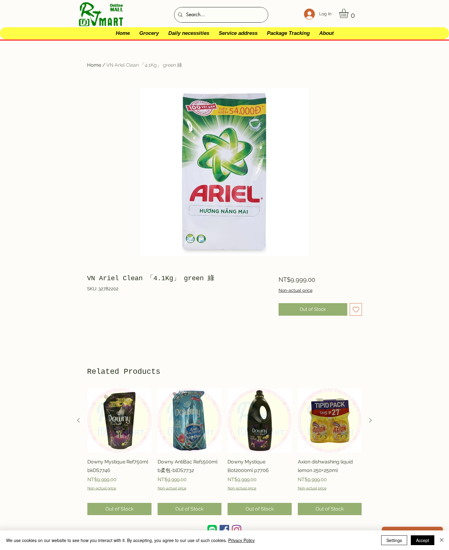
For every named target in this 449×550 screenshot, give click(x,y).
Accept (422, 540)
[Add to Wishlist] (356, 309)
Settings (394, 540)
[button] (349, 13)
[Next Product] (370, 420)
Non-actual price (295, 290)
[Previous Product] (78, 420)
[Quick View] (119, 420)
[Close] (441, 540)
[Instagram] (236, 529)
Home (94, 65)
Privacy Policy (241, 540)
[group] (224, 451)
